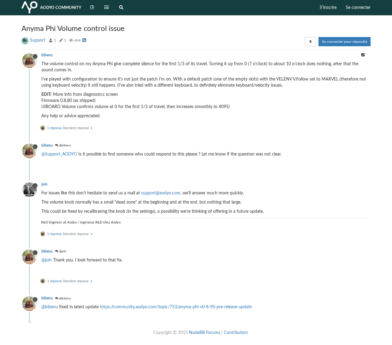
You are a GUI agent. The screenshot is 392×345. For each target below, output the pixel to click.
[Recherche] (121, 7)
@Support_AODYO (59, 154)
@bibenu (64, 145)
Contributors (236, 333)
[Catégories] (107, 7)
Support (37, 40)
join (44, 184)
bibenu (47, 55)
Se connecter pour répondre (344, 41)
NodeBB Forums (204, 333)
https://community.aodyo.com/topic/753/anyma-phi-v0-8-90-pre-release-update (176, 307)
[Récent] (92, 7)
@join (62, 251)
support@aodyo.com (160, 193)
